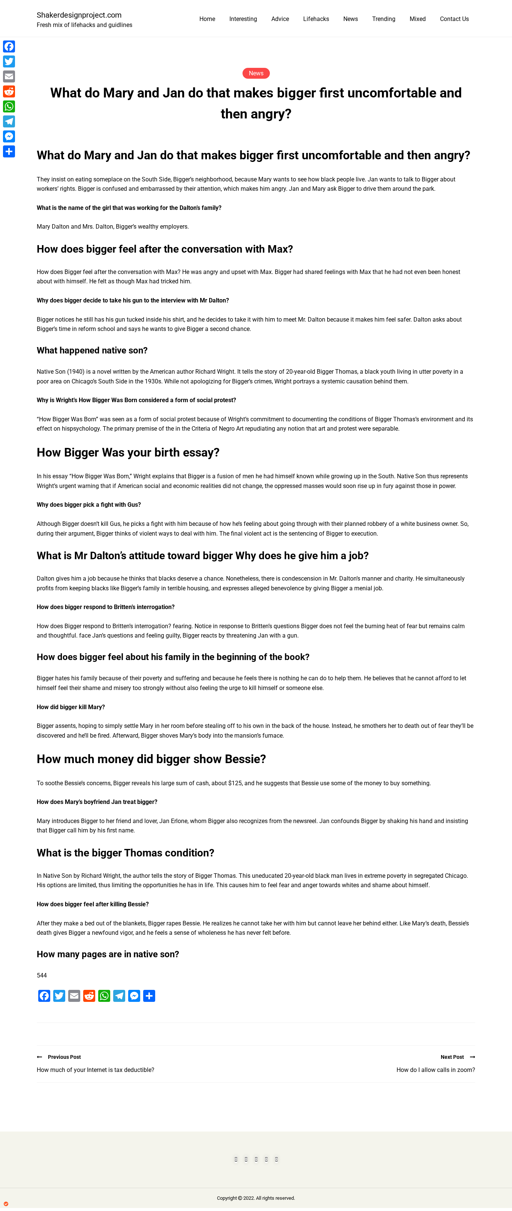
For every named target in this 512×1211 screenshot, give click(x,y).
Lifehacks (316, 18)
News (350, 18)
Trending (383, 18)
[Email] (8, 76)
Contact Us (454, 18)
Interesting (243, 18)
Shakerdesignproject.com (79, 14)
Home (207, 18)
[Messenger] (8, 136)
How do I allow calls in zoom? (436, 1069)
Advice (280, 18)
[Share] (8, 151)
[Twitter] (8, 61)
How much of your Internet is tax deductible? (95, 1069)
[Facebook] (8, 46)
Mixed (418, 18)
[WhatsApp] (8, 106)
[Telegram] (8, 121)
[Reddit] (8, 91)
